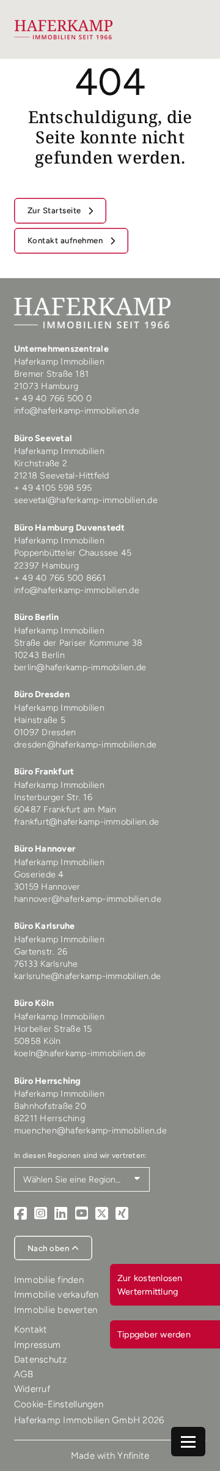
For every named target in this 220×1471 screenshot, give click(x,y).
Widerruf (32, 1388)
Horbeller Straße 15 (53, 1028)
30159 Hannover (47, 886)
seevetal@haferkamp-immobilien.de (86, 499)
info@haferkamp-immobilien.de (76, 410)
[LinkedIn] (60, 1213)
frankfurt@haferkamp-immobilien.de (86, 821)
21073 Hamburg (47, 385)
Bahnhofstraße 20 (50, 1105)
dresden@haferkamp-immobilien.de (85, 744)
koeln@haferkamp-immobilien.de (79, 1053)
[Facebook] (20, 1213)
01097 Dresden (45, 732)
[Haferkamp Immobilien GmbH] (63, 29)
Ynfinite (133, 1455)
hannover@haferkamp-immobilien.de (87, 898)
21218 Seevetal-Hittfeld (61, 475)
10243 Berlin (39, 654)
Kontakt (31, 1329)
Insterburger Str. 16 (53, 797)
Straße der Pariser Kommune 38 (78, 642)
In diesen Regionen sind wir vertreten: (80, 1155)
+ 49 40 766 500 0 (53, 398)
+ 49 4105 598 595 (53, 487)
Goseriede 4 (39, 874)
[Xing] (122, 1213)
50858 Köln (37, 1040)
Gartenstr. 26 (40, 951)
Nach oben (50, 1248)
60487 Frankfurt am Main (65, 809)
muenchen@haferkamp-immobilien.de (90, 1130)
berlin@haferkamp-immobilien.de (80, 667)
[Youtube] (81, 1213)
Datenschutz (40, 1359)
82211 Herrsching (49, 1118)
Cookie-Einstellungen (58, 1404)
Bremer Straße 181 (53, 373)
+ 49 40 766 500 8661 (60, 577)
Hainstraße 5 (39, 719)
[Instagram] (40, 1213)
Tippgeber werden (154, 1334)
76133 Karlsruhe (46, 963)
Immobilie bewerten (56, 1309)
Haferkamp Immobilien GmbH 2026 (89, 1420)
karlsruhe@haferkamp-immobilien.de (87, 975)
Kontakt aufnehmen (66, 240)
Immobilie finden (49, 1279)
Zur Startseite (56, 210)
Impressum (37, 1344)
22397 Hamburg (46, 565)
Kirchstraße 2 (42, 463)
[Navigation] (188, 1441)
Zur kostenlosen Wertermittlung (150, 1284)
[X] (101, 1213)
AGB (24, 1374)
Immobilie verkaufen (56, 1294)
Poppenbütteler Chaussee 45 (73, 552)
